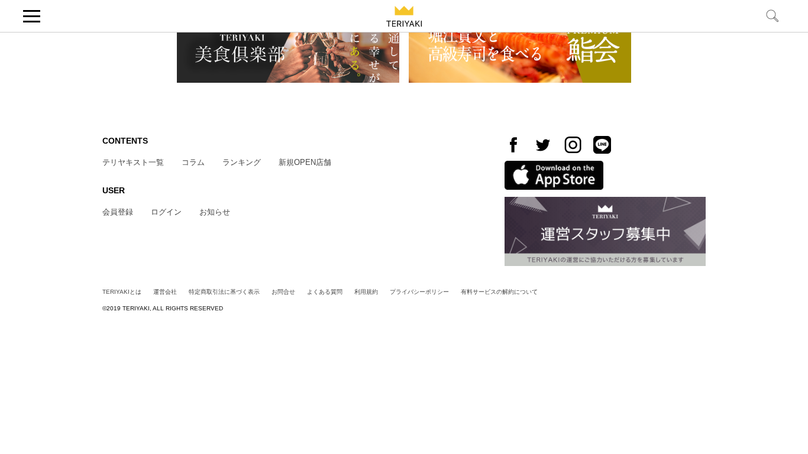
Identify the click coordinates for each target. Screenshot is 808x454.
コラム (193, 162)
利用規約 (366, 291)
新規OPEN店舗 (305, 162)
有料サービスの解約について (499, 291)
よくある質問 (324, 291)
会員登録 (117, 211)
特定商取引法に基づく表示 (224, 291)
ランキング (241, 162)
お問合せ (283, 291)
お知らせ (214, 211)
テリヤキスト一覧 (133, 162)
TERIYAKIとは (121, 291)
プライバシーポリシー (419, 291)
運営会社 (165, 291)
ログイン (166, 211)
